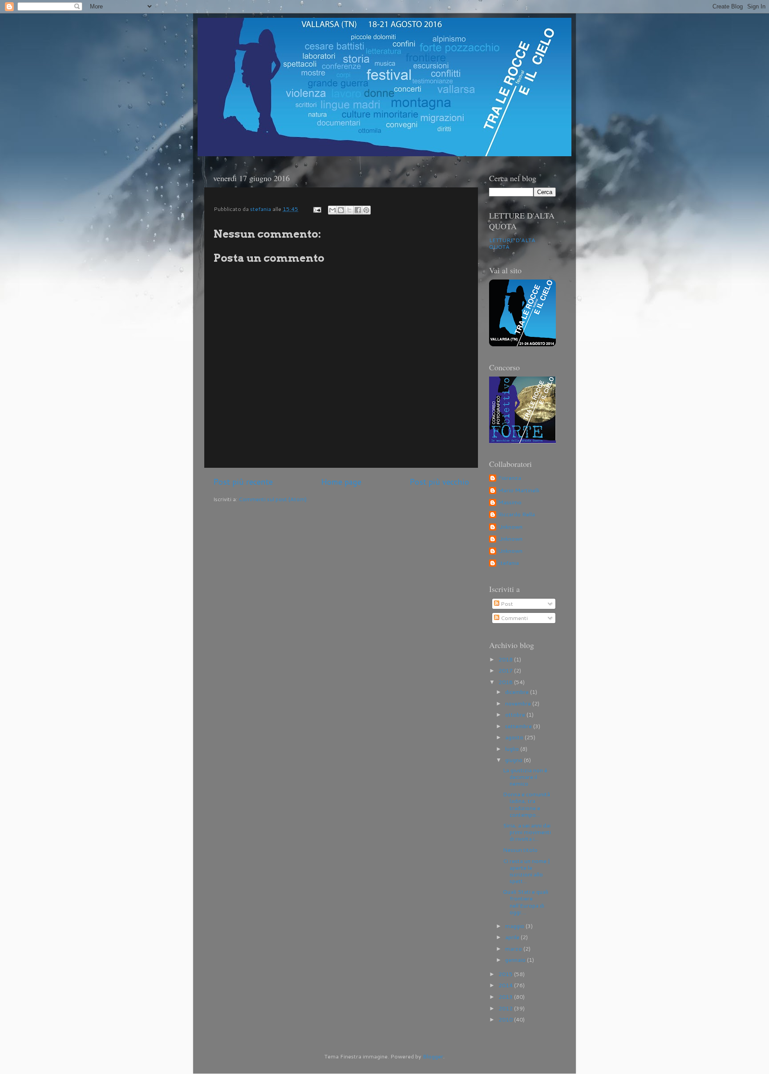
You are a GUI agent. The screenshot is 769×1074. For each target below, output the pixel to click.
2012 (506, 1008)
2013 (506, 997)
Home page (341, 481)
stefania (508, 563)
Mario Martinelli (518, 490)
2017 (506, 670)
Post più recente (243, 481)
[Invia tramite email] (332, 210)
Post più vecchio (439, 481)
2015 (506, 974)
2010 (506, 1019)
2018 (506, 659)
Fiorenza (509, 478)
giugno (514, 760)
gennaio (516, 960)
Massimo (510, 502)
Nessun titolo (520, 850)
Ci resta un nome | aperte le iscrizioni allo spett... (526, 871)
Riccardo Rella (516, 514)
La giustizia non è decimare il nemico (525, 776)
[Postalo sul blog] (340, 210)
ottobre (515, 714)
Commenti (513, 618)
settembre (519, 726)
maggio (515, 926)
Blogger (433, 1056)
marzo (514, 948)
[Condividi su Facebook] (357, 210)
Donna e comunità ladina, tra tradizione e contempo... (526, 804)
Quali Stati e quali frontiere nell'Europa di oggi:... (525, 902)
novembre (518, 703)
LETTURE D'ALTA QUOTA (512, 243)
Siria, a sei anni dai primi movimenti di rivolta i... (527, 832)
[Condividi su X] (349, 210)
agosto (515, 737)
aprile (513, 937)
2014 (506, 985)
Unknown (510, 527)
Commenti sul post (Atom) (273, 499)
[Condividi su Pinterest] (366, 210)
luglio (512, 749)
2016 (506, 682)
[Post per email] (317, 209)
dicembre (517, 692)
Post (506, 604)
